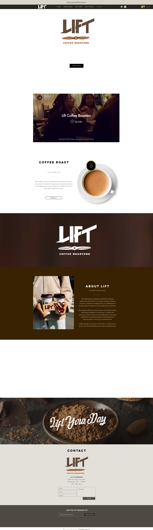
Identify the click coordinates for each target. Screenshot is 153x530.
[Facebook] (122, 7)
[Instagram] (125, 7)
